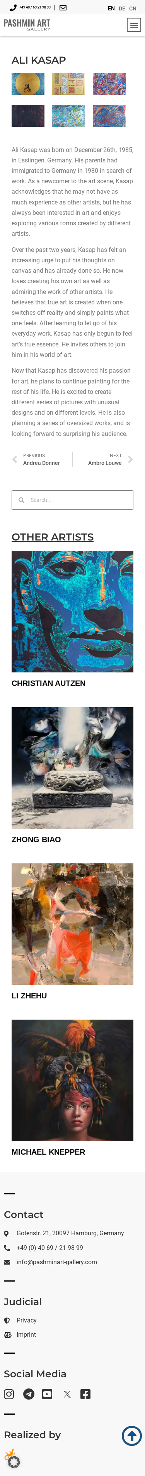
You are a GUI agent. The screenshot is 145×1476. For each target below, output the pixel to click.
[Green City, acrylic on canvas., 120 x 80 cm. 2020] (68, 116)
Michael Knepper (48, 1152)
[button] (134, 25)
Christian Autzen (48, 683)
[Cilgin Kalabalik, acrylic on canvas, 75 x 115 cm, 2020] (68, 84)
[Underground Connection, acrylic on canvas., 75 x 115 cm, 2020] (109, 84)
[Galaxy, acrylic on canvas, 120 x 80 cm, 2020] (109, 116)
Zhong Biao (36, 839)
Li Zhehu (29, 995)
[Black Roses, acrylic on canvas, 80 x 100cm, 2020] (28, 116)
